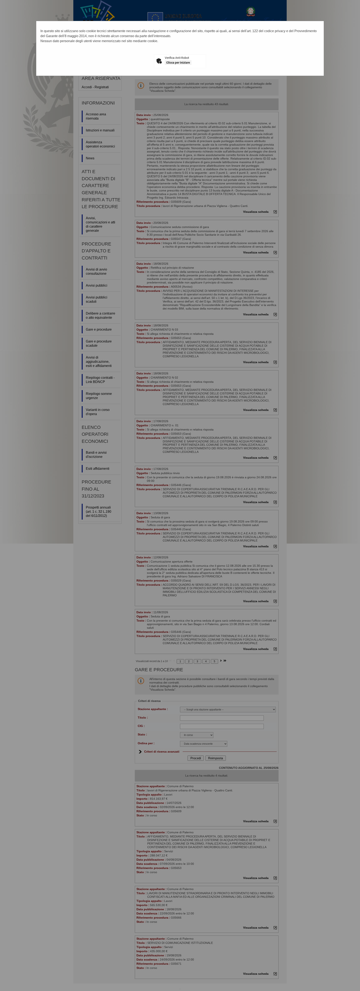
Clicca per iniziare (178, 62)
